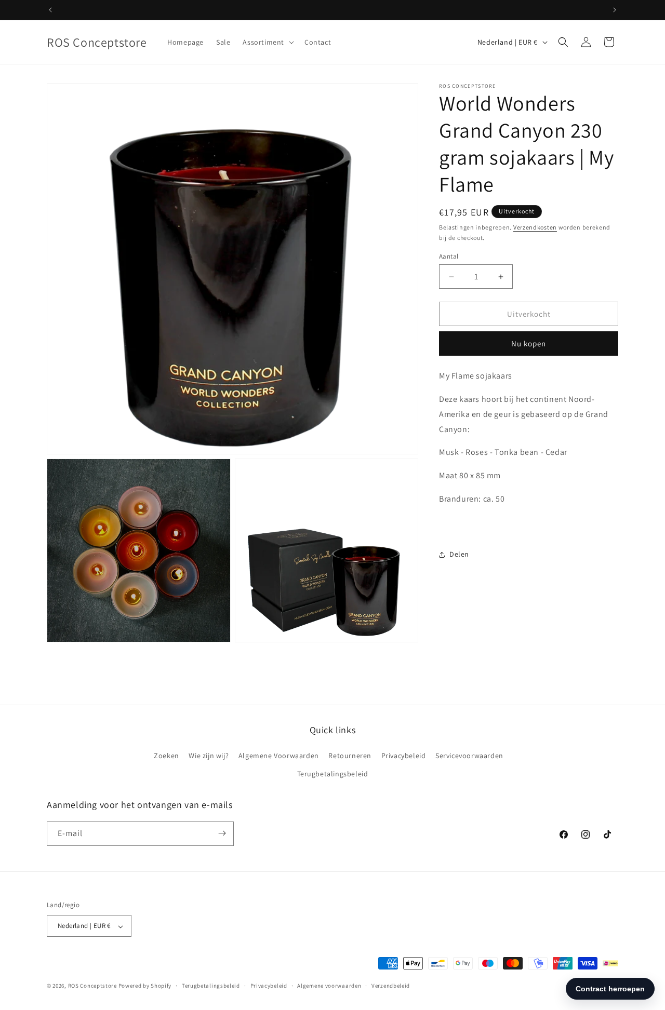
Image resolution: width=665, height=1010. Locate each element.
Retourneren (349, 755)
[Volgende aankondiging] (614, 10)
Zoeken (166, 755)
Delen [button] (459, 554)
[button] (267, 42)
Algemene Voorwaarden (278, 755)
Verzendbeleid (390, 985)
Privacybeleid (403, 755)
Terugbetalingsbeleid (332, 773)
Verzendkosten (535, 227)
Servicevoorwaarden (469, 755)
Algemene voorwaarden (329, 985)
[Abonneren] (221, 833)
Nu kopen (528, 343)
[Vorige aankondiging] (50, 10)
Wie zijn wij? (209, 755)
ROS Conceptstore (92, 986)
